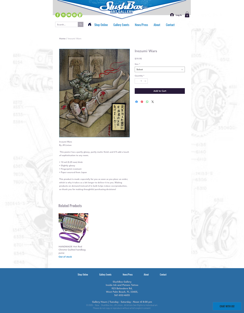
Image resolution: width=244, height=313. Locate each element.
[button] (187, 14)
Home (62, 38)
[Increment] (145, 81)
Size (137, 64)
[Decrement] (137, 81)
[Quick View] (73, 228)
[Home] (89, 24)
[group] (122, 236)
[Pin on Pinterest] (142, 101)
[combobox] (160, 69)
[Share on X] (152, 101)
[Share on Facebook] (136, 101)
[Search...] (80, 24)
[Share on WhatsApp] (147, 101)
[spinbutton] (141, 81)
